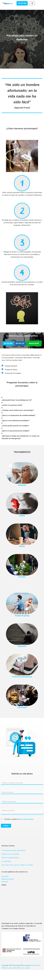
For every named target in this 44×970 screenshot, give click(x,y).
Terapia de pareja (22, 616)
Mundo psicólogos (8, 879)
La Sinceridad (6, 861)
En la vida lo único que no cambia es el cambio (17, 865)
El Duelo (22, 577)
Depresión (22, 646)
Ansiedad (22, 485)
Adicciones (22, 707)
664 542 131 (20, 343)
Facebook (5, 881)
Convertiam (35, 965)
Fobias (22, 516)
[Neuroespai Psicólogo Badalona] (7, 3)
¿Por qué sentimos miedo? (10, 857)
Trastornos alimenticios (22, 677)
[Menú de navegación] (32, 3)
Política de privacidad (9, 968)
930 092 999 (22, 3)
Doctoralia (5, 876)
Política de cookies (23, 968)
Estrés (22, 546)
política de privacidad (25, 819)
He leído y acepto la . (19, 819)
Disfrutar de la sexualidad (10, 854)
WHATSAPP (34, 343)
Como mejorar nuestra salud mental (13, 850)
